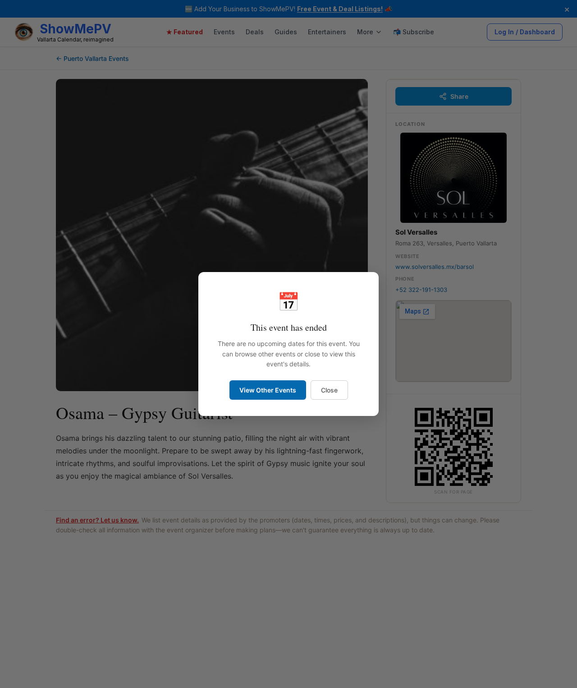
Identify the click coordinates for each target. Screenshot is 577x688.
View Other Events (267, 390)
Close (329, 390)
